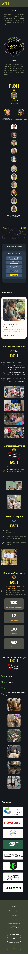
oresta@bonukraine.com (14, 103)
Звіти (14, 938)
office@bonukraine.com (14, 923)
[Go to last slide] (2, 318)
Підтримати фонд (14, 911)
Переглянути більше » (10, 335)
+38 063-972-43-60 (14, 927)
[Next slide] (26, 318)
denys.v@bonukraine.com (7, 119)
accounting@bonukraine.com (21, 119)
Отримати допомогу (14, 942)
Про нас (14, 906)
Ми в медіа (14, 915)
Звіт (14, 948)
